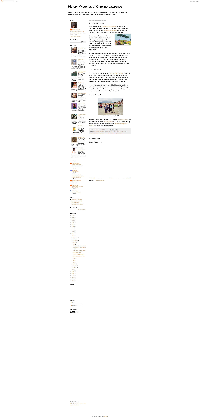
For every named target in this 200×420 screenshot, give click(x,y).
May (74, 260)
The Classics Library (76, 174)
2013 (73, 231)
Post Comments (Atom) (100, 180)
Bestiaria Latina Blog (76, 180)
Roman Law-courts (82, 93)
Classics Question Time (108, 26)
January (74, 267)
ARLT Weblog (75, 190)
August (74, 242)
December (75, 237)
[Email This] (111, 130)
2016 (73, 226)
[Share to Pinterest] (117, 130)
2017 (73, 224)
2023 (73, 215)
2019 (73, 220)
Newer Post (92, 178)
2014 (73, 229)
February (75, 265)
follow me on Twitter (82, 209)
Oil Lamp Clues (81, 137)
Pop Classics (75, 185)
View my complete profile (75, 36)
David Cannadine (123, 131)
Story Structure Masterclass (78, 254)
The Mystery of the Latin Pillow (82, 72)
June (74, 258)
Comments (74, 305)
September (75, 240)
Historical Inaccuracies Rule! (79, 256)
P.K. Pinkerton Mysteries (76, 199)
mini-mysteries (108, 121)
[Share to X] (114, 130)
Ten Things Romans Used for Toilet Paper (81, 149)
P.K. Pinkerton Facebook (76, 201)
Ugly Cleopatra (81, 82)
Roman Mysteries (122, 120)
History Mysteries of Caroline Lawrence (95, 6)
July (74, 244)
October (74, 238)
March (74, 263)
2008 (73, 273)
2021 (73, 217)
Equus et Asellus (75, 181)
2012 (73, 233)
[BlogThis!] (112, 130)
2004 (73, 280)
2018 (73, 222)
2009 (73, 271)
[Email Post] (108, 129)
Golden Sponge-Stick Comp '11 (79, 245)
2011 (73, 235)
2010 (73, 269)
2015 (73, 228)
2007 (73, 275)
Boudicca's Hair (81, 103)
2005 (73, 279)
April (74, 262)
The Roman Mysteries (77, 31)
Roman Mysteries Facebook (77, 204)
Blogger (105, 416)
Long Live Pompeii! (77, 252)
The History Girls (75, 163)
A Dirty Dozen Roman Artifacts (79, 250)
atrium (103, 131)
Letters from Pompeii (110, 30)
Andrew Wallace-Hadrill (97, 131)
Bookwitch (74, 170)
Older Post (128, 178)
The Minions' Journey (80, 126)
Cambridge (110, 131)
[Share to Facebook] (115, 130)
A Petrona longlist (75, 171)
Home (110, 178)
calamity (106, 131)
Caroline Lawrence (116, 131)
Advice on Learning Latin (76, 192)
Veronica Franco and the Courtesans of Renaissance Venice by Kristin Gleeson (77, 165)
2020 (73, 219)
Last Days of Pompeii (116, 73)
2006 (73, 277)
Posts (73, 302)
